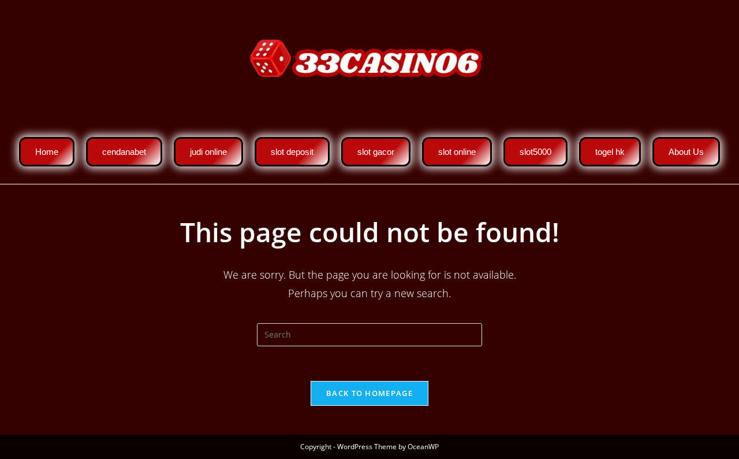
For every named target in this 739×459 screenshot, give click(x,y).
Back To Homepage (369, 393)
